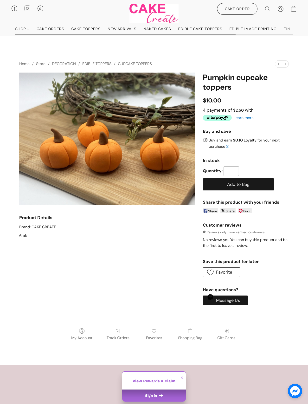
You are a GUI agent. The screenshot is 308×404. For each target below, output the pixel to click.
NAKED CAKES (157, 29)
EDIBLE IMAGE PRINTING (252, 29)
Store (40, 63)
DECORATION (64, 63)
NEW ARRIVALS (122, 29)
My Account (81, 337)
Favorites (154, 337)
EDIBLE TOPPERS (96, 63)
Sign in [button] (151, 395)
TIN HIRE (292, 29)
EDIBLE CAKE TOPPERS (200, 29)
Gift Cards (226, 337)
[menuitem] (278, 64)
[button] (154, 13)
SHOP (21, 29)
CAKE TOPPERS (85, 29)
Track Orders (118, 337)
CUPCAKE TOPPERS (135, 63)
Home (24, 63)
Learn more (244, 117)
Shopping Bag (190, 337)
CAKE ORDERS (50, 29)
